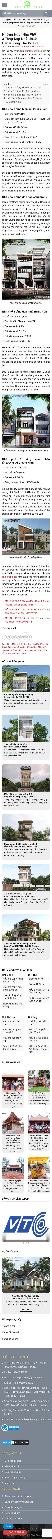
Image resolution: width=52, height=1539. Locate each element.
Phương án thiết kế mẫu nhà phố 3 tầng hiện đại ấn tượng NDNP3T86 (20, 845)
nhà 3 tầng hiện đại (27, 650)
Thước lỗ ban (9, 1326)
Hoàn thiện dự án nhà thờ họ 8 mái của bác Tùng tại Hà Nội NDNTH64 (13, 1139)
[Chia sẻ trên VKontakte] (19, 637)
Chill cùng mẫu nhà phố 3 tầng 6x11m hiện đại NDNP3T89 (19, 695)
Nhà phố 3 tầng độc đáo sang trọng (23, 91)
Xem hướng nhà (10, 1339)
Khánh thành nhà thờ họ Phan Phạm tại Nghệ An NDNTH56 (39, 1138)
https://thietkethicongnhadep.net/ (33, 1419)
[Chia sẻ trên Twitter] (9, 637)
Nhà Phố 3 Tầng (40, 19)
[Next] (48, 1285)
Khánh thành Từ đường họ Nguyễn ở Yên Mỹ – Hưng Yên (13, 1095)
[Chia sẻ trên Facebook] (4, 637)
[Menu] (4, 5)
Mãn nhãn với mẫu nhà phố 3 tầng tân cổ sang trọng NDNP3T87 (20, 795)
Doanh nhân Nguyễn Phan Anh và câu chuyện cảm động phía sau (39, 1182)
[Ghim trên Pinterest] (14, 637)
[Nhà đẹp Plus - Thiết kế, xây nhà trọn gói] (28, 5)
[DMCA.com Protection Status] (15, 1442)
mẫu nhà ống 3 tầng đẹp (25, 647)
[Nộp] (46, 13)
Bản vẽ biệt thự (36, 979)
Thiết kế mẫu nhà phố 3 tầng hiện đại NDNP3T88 (15, 745)
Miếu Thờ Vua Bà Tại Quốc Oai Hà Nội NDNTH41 (39, 1095)
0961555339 (16, 1532)
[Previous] (4, 1285)
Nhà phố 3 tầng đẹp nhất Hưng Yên (23, 95)
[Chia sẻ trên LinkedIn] (24, 637)
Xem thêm (26, 1309)
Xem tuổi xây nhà (10, 1332)
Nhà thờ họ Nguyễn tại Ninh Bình (13, 1181)
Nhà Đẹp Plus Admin (36, 46)
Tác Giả (29, 1529)
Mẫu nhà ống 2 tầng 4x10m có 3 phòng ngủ (38, 1049)
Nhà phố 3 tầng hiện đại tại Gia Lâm (23, 87)
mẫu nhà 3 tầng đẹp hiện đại (25, 644)
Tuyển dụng (41, 1529)
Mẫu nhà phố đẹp (22, 19)
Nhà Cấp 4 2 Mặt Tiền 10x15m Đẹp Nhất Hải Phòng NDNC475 (26, 1297)
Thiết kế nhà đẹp (33, 51)
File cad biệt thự (37, 984)
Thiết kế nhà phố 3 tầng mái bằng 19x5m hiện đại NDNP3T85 (19, 895)
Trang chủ (7, 19)
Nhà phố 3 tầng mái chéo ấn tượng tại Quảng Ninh (24, 100)
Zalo (8, 1526)
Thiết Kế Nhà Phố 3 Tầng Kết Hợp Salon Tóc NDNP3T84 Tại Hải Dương (21, 945)
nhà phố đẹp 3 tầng (17, 653)
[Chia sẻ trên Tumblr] (29, 637)
